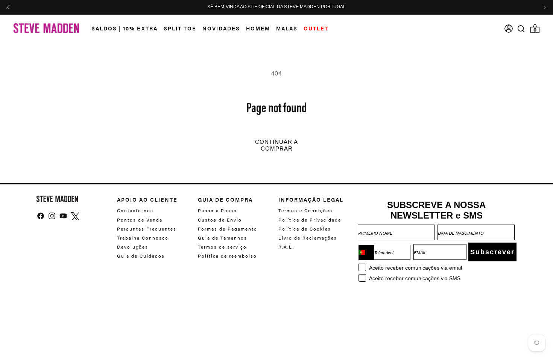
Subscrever (492, 252)
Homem (258, 28)
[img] (521, 28)
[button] (121, 28)
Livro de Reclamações (307, 237)
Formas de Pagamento (227, 228)
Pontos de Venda (140, 219)
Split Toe (180, 28)
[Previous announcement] (8, 7)
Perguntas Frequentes (146, 228)
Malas (287, 28)
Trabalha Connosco (143, 237)
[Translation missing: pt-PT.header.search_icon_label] (521, 28)
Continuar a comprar (276, 145)
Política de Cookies (304, 228)
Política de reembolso (227, 255)
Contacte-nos (135, 210)
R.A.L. (286, 246)
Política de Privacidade (309, 219)
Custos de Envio (220, 219)
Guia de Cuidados (141, 255)
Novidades (221, 28)
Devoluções (132, 246)
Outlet (316, 28)
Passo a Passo (217, 210)
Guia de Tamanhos (222, 237)
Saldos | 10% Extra (124, 28)
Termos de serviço (222, 246)
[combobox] (366, 252)
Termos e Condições (305, 210)
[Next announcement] (544, 7)
